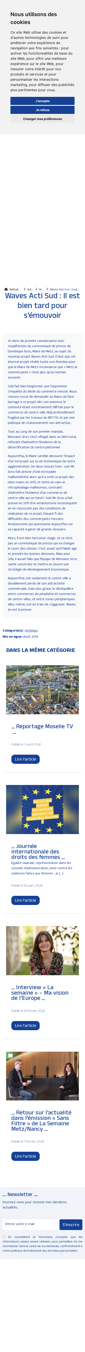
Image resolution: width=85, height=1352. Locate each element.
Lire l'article (25, 760)
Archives (31, 631)
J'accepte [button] (43, 101)
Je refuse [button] (42, 110)
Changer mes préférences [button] (42, 119)
